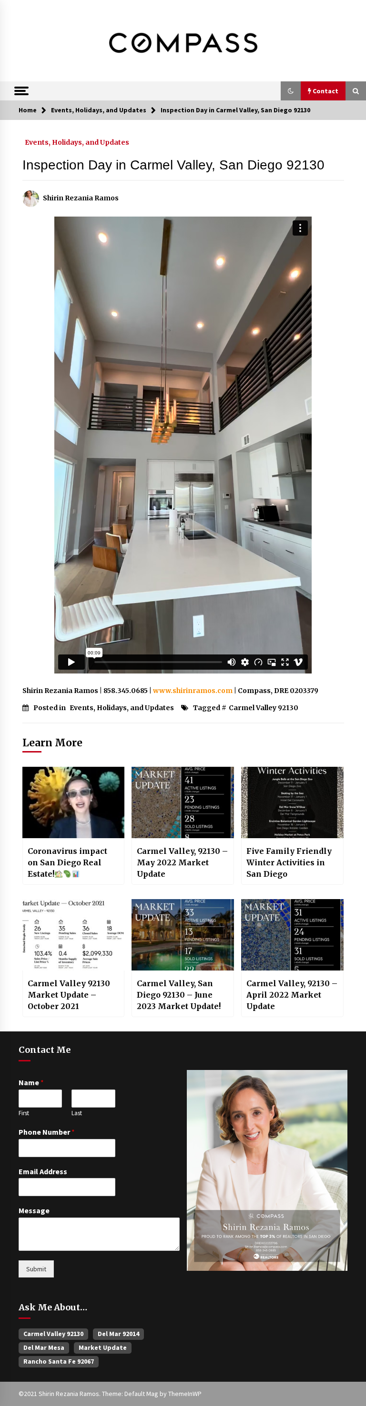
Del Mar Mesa (43, 1347)
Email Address (43, 1171)
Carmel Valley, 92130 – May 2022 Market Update (182, 862)
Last (76, 1113)
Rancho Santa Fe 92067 (58, 1361)
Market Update (103, 1347)
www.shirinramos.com (193, 690)
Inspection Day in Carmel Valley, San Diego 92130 (173, 165)
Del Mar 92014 (118, 1333)
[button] (291, 90)
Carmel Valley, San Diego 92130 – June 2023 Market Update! (179, 995)
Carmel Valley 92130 (263, 707)
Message (34, 1210)
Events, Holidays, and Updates (77, 142)
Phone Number (47, 1132)
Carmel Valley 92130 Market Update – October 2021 (69, 995)
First (24, 1113)
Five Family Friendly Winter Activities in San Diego (289, 862)
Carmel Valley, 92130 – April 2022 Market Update (291, 995)
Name (31, 1082)
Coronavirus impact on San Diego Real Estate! (67, 862)
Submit (36, 1269)
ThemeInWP (185, 1393)
